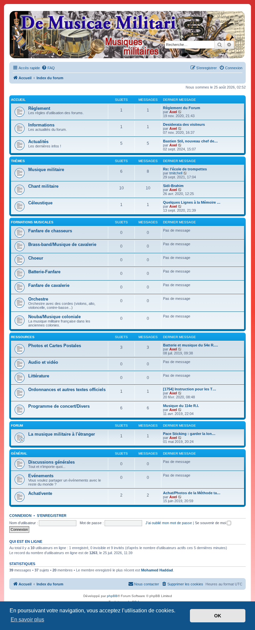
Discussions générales (51, 462)
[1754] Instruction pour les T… (189, 389)
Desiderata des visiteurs (184, 124)
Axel (173, 112)
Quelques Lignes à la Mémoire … (191, 202)
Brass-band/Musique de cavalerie (62, 244)
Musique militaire (46, 169)
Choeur (35, 258)
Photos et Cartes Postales (54, 345)
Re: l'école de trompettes (185, 169)
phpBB (112, 596)
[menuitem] (48, 68)
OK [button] (217, 615)
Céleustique (40, 202)
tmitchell (175, 173)
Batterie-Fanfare (44, 271)
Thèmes (18, 161)
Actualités (38, 141)
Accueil (18, 100)
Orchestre (38, 299)
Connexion (20, 516)
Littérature (38, 375)
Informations (41, 124)
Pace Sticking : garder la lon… (189, 434)
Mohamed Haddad (157, 570)
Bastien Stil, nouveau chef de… (190, 141)
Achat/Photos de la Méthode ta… (191, 493)
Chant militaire (43, 186)
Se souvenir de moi (211, 523)
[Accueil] (127, 34)
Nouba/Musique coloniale (54, 316)
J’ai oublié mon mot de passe (168, 523)
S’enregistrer (51, 516)
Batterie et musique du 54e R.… (190, 345)
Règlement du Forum (181, 108)
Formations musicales (32, 222)
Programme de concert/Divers (59, 406)
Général (19, 453)
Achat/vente (40, 493)
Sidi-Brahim (173, 186)
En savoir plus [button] (27, 619)
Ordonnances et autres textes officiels (67, 389)
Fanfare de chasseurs (50, 230)
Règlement (39, 108)
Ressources (23, 337)
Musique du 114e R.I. (181, 406)
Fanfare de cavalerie (48, 285)
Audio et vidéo (43, 362)
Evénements (40, 475)
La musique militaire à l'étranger (61, 434)
